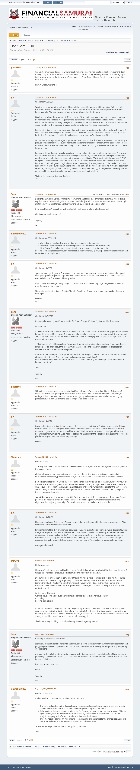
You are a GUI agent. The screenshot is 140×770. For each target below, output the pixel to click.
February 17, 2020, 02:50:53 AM (46, 513)
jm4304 (15, 560)
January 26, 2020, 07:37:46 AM (45, 97)
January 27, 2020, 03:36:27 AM (45, 194)
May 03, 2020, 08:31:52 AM (44, 634)
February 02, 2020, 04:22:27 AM (46, 234)
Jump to (94, 751)
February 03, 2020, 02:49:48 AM (46, 264)
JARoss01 (16, 67)
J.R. (13, 97)
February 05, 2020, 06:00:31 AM (46, 312)
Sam (13, 194)
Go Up (12, 740)
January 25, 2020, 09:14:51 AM (45, 67)
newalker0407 (18, 233)
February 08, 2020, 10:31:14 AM (46, 387)
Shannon (16, 457)
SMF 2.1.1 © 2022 (13, 767)
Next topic (125, 52)
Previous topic (112, 52)
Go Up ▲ (130, 767)
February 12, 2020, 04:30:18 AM (46, 457)
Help (110, 767)
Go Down (13, 60)
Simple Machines (25, 767)
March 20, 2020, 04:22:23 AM (45, 561)
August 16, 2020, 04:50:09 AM (45, 689)
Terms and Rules (119, 767)
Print (128, 60)
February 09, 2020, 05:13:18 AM (46, 416)
